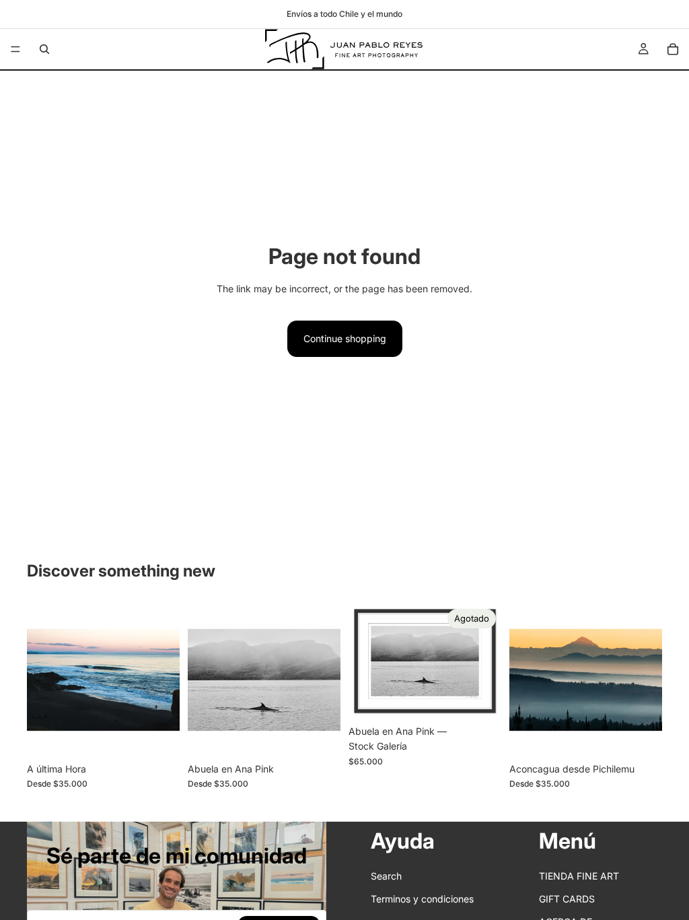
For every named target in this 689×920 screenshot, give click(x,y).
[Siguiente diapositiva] (165, 680)
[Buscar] (44, 49)
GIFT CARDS (567, 899)
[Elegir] (159, 735)
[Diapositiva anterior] (42, 680)
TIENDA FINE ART (579, 875)
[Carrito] (673, 49)
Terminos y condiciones (422, 899)
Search (386, 875)
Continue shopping (344, 338)
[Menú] (15, 49)
